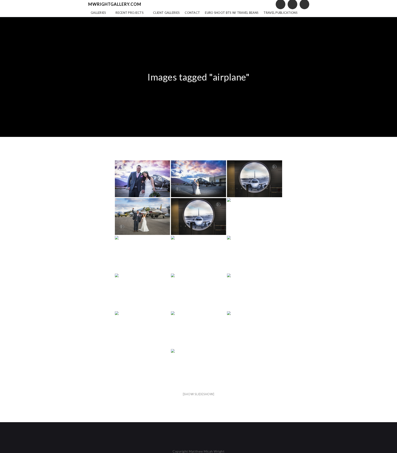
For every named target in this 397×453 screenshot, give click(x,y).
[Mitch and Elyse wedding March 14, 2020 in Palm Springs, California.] (142, 178)
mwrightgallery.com (114, 4)
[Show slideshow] (198, 394)
